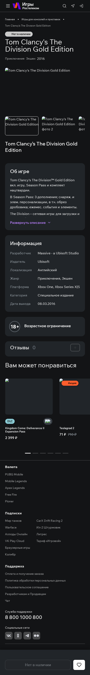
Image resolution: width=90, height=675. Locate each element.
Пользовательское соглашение (27, 587)
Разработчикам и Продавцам (25, 594)
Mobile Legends (16, 481)
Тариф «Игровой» (48, 541)
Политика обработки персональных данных (35, 580)
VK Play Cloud (14, 541)
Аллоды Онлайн (16, 534)
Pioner (9, 501)
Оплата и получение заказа (24, 574)
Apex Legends (15, 488)
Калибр (10, 554)
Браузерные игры (17, 548)
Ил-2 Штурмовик (48, 527)
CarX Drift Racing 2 (49, 521)
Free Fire (11, 494)
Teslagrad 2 (66, 428)
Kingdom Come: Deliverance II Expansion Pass (24, 429)
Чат (7, 601)
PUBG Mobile (14, 474)
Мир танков (13, 521)
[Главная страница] (26, 6)
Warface (11, 527)
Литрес (41, 534)
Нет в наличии (38, 664)
